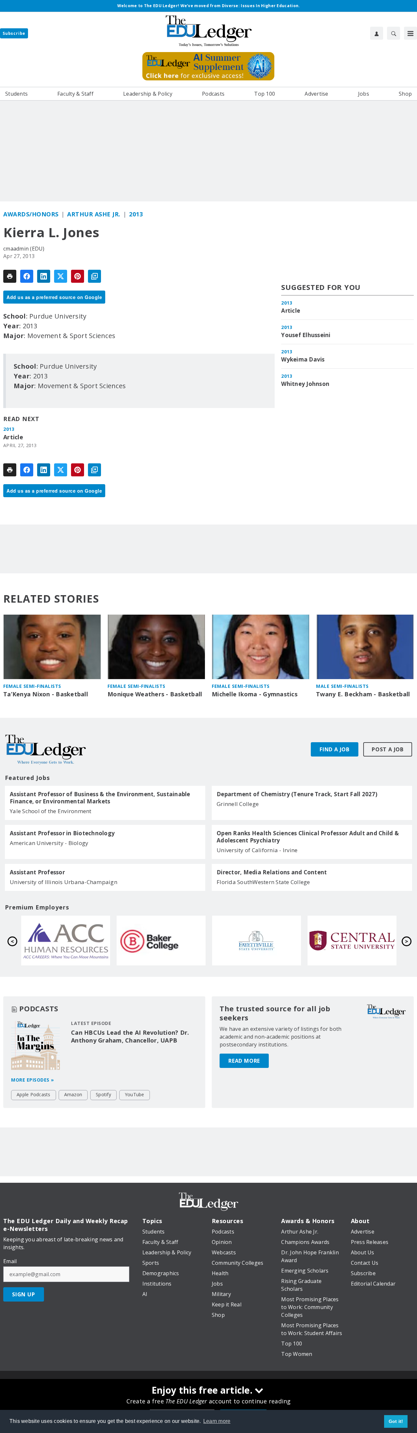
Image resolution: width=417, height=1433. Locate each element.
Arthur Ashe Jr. (94, 214)
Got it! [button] (396, 1421)
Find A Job (335, 749)
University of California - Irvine (257, 850)
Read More (244, 1060)
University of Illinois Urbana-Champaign (63, 882)
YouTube (134, 1094)
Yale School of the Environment (51, 811)
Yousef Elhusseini (305, 335)
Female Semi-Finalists (32, 686)
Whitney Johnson (305, 384)
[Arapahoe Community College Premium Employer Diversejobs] (264, 941)
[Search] (393, 33)
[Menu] (410, 33)
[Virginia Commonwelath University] (168, 941)
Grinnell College (238, 804)
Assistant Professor (37, 872)
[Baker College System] (359, 941)
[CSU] (73, 941)
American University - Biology (49, 843)
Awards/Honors (31, 214)
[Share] (26, 276)
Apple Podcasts (33, 1094)
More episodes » (32, 1080)
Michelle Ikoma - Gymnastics (254, 694)
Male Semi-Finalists (342, 686)
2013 (136, 214)
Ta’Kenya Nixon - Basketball (45, 694)
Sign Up (23, 1294)
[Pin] (77, 276)
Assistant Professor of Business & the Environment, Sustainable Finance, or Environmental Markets (100, 798)
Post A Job (388, 749)
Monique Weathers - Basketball (155, 694)
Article (13, 437)
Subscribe (14, 33)
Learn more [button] (217, 1421)
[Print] (9, 276)
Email (10, 1261)
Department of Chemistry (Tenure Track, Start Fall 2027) (297, 794)
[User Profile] (376, 33)
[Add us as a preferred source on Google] (94, 276)
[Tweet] (60, 276)
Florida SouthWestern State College (263, 882)
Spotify (103, 1094)
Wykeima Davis (302, 359)
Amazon (73, 1094)
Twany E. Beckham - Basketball (363, 694)
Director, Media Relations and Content (272, 872)
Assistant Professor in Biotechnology (62, 833)
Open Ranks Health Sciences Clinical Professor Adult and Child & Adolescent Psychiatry (308, 837)
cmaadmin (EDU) (24, 248)
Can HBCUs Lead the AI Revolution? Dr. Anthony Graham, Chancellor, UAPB (130, 1036)
